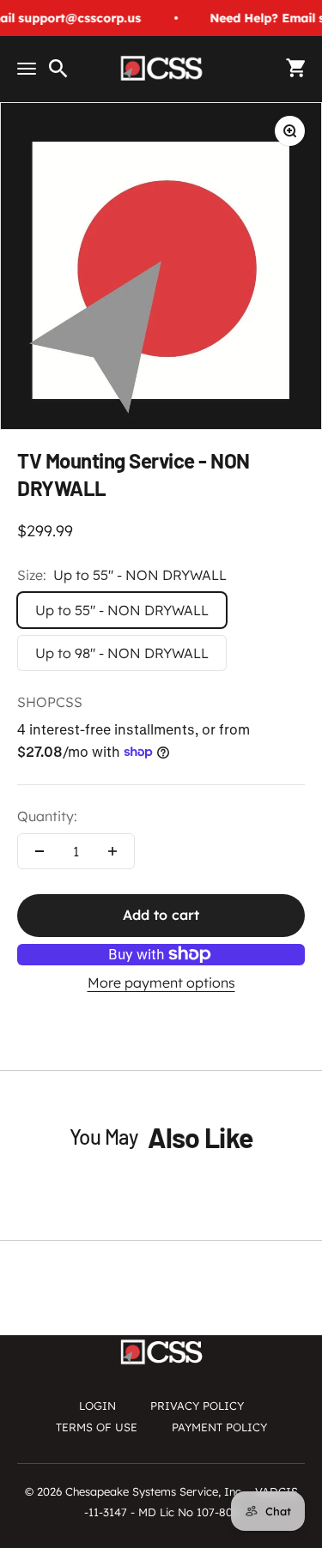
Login (97, 1405)
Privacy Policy (197, 1405)
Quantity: (47, 816)
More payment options (161, 982)
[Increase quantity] (112, 851)
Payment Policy (219, 1427)
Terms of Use (96, 1427)
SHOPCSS (49, 702)
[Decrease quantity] (39, 851)
